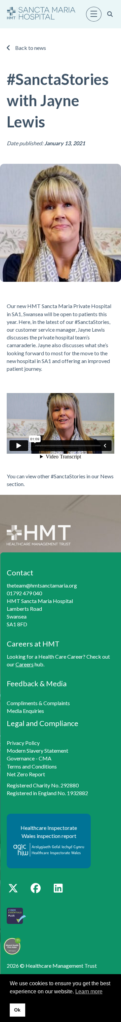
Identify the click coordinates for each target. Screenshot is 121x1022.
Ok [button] (17, 1010)
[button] (13, 888)
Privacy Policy (23, 743)
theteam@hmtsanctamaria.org (42, 585)
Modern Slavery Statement (37, 750)
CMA (45, 758)
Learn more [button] (89, 991)
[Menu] (94, 14)
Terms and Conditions (32, 766)
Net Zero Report (26, 774)
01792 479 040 (24, 593)
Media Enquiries (25, 711)
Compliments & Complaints (38, 703)
